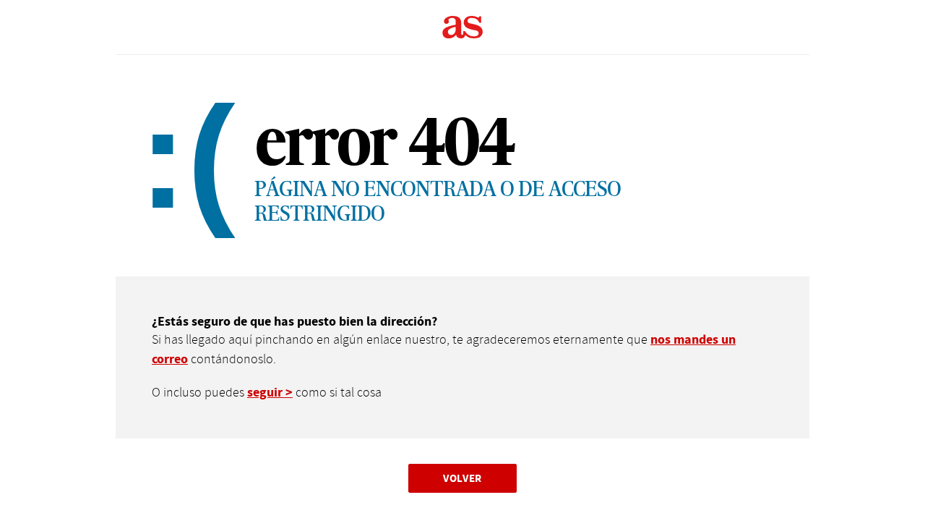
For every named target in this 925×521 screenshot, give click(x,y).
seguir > (270, 393)
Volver (462, 478)
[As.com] (462, 27)
